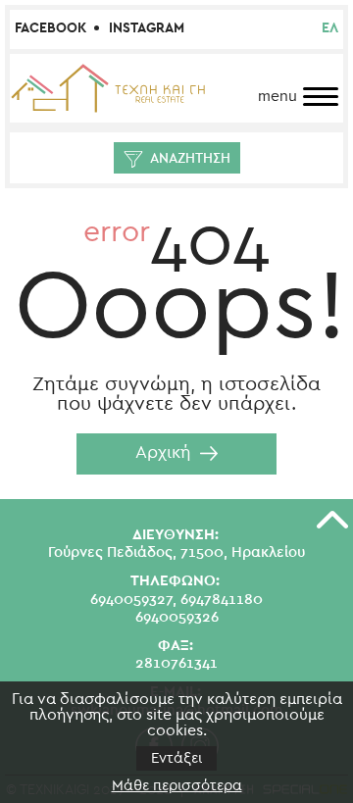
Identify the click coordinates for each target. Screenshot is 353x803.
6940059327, (133, 599)
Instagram (146, 28)
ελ (330, 28)
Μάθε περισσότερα (177, 785)
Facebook (50, 28)
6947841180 (221, 599)
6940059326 (177, 617)
